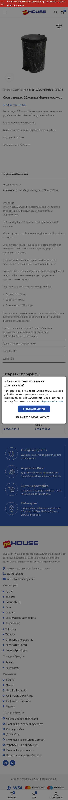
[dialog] (34, 399)
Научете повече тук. (52, 401)
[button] (34, 417)
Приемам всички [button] (34, 408)
